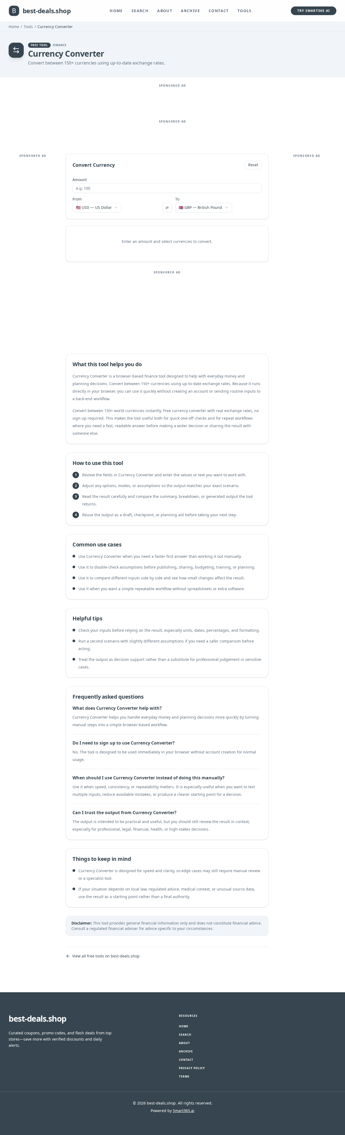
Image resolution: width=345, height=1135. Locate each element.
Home (116, 10)
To (177, 199)
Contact (219, 10)
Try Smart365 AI (313, 10)
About (164, 10)
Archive (190, 10)
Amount (80, 180)
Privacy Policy (192, 1068)
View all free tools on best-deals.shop (106, 956)
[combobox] (97, 207)
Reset (253, 164)
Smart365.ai (183, 1110)
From (77, 199)
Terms (184, 1076)
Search (140, 10)
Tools (244, 10)
